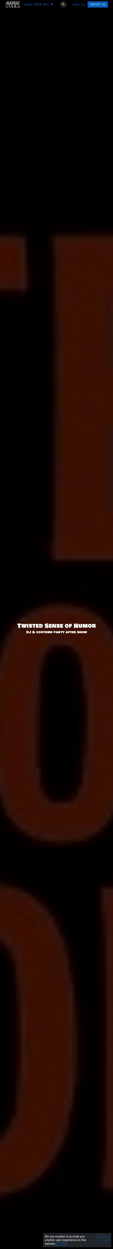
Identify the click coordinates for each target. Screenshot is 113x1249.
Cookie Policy (61, 1244)
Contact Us (97, 4)
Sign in (78, 4)
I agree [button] (105, 1240)
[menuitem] (28, 4)
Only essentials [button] (103, 1237)
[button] (63, 4)
